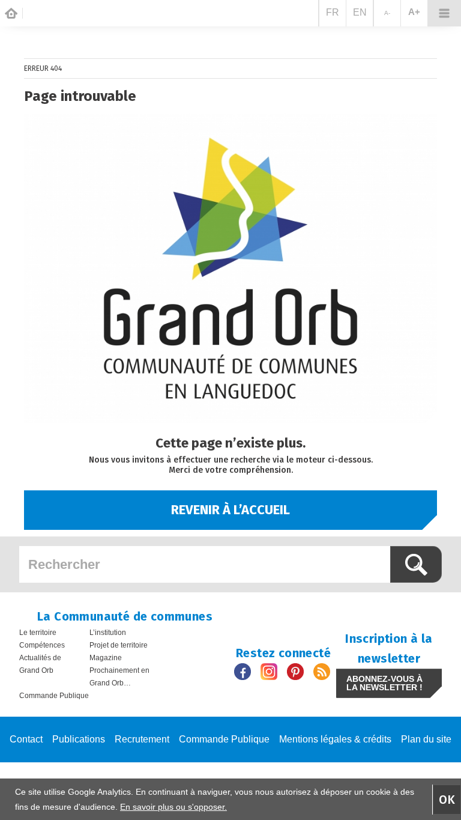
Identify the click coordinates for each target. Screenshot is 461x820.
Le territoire (37, 632)
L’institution (107, 632)
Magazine (105, 658)
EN (360, 12)
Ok (447, 799)
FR (332, 12)
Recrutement (142, 739)
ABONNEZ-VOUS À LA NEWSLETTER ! (384, 683)
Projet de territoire (118, 645)
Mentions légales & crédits (335, 739)
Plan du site (426, 739)
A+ (414, 12)
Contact (26, 739)
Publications (78, 739)
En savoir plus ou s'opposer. (173, 807)
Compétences (42, 645)
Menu (444, 13)
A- (387, 13)
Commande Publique (54, 695)
